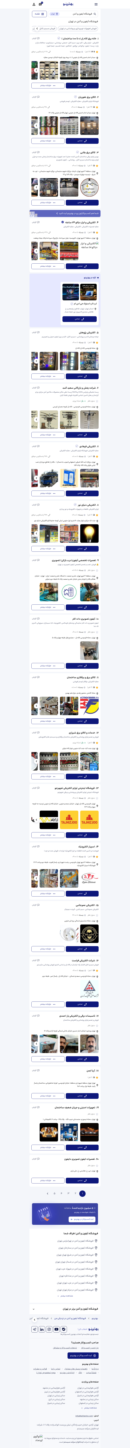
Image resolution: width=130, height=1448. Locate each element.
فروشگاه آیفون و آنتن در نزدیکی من (70, 1318)
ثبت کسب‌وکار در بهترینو (84, 1219)
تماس (80, 85)
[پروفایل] (34, 4)
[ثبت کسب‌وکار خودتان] (40, 4)
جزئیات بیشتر (45, 85)
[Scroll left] (37, 28)
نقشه (37, 14)
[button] (65, 63)
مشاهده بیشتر (67, 1296)
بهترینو (95, 1318)
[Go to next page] (47, 1193)
